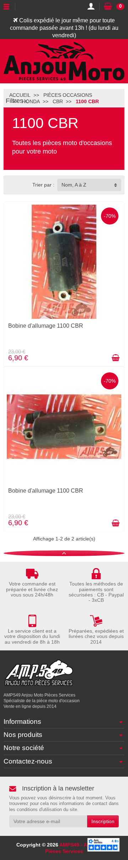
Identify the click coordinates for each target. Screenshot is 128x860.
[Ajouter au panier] (115, 358)
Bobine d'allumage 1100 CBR (45, 326)
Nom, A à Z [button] (74, 185)
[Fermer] (26, 101)
